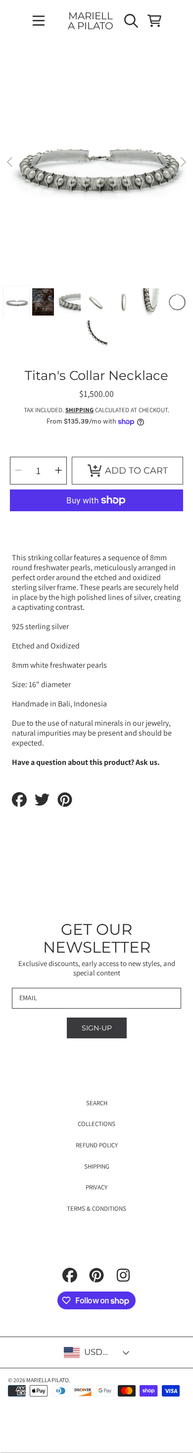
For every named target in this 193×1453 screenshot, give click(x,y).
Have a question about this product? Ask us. (86, 762)
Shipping (79, 410)
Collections (96, 1124)
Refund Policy (97, 1145)
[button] (38, 21)
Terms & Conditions (96, 1208)
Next (182, 162)
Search (96, 1103)
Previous (10, 162)
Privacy (96, 1187)
